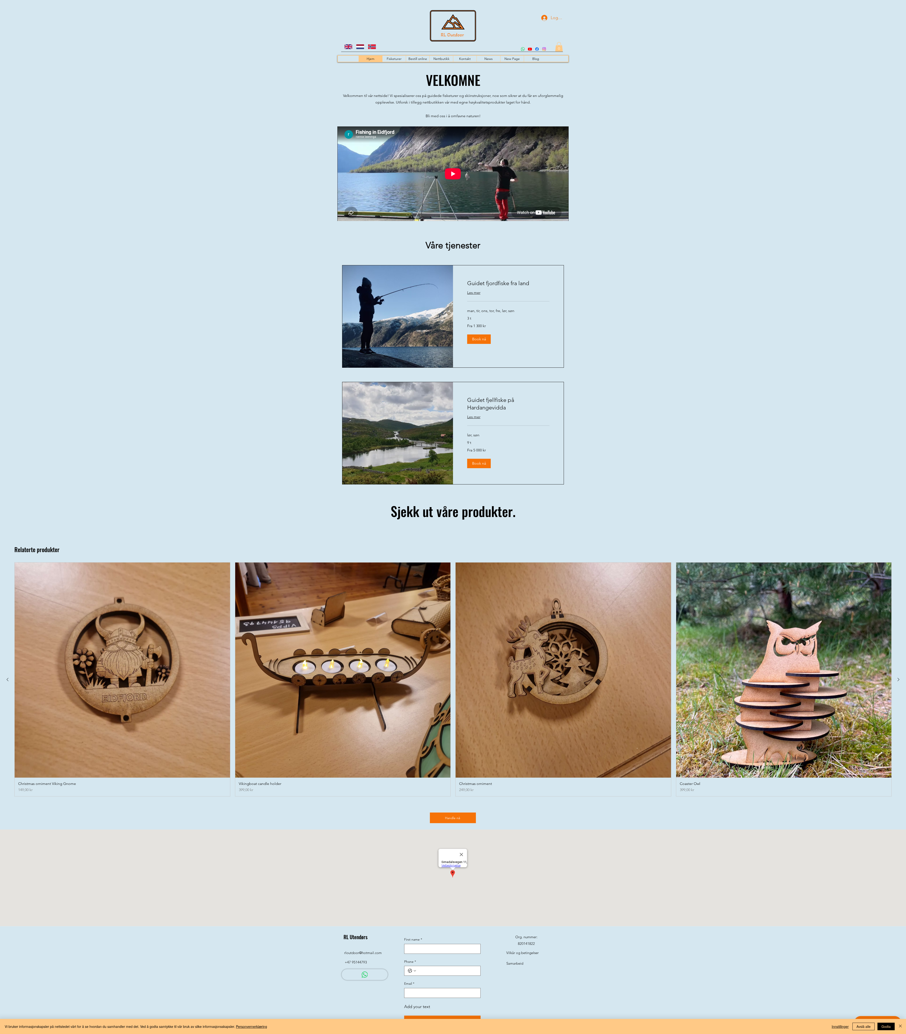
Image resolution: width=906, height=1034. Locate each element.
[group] (453, 679)
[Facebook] (537, 49)
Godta (886, 1026)
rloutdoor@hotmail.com (363, 953)
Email (409, 983)
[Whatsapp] (522, 49)
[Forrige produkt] (7, 679)
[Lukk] (900, 1026)
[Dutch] (358, 46)
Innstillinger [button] (840, 1026)
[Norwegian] (370, 46)
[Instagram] (544, 49)
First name (413, 939)
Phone (410, 961)
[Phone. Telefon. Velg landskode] (412, 971)
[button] (559, 47)
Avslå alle (863, 1026)
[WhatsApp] (365, 974)
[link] (508, 283)
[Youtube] (530, 49)
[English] (346, 46)
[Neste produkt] (898, 679)
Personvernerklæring (251, 1026)
